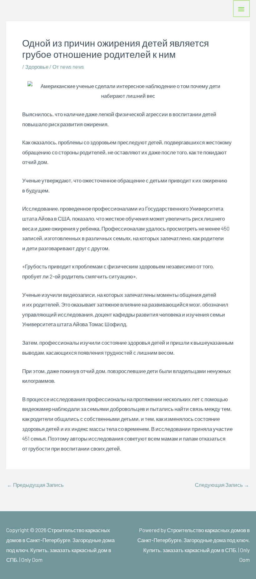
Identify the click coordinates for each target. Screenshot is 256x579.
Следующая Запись (222, 484)
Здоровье (36, 66)
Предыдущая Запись (35, 484)
